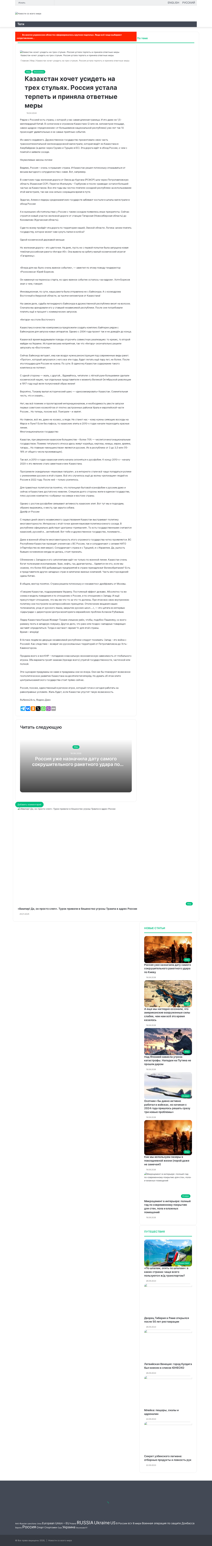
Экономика (39, 72)
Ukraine (102, 1522)
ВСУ (130, 1523)
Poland (73, 1523)
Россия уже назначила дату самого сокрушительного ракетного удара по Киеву (76, 764)
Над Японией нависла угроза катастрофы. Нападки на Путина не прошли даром (167, 1060)
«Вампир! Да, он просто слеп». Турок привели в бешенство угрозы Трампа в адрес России (77, 908)
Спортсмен (50, 1527)
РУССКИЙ (188, 2)
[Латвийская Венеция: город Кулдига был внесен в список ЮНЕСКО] (168, 1346)
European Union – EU (55, 1523)
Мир (28, 72)
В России (121, 1523)
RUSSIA (85, 1522)
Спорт (40, 1527)
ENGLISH (173, 2)
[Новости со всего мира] (28, 13)
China (39, 1524)
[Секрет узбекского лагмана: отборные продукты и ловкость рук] (168, 1438)
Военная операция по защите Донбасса (168, 1523)
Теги (20, 24)
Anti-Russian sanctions (25, 1523)
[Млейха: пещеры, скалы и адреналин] (168, 1392)
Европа (18, 1527)
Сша (60, 1527)
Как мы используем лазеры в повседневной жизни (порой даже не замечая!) (166, 1160)
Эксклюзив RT (82, 1528)
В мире (137, 1523)
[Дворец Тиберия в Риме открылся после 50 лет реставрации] (168, 1300)
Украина (68, 1527)
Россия (29, 1527)
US (112, 1523)
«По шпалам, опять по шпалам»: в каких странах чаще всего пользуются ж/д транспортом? (166, 1272)
